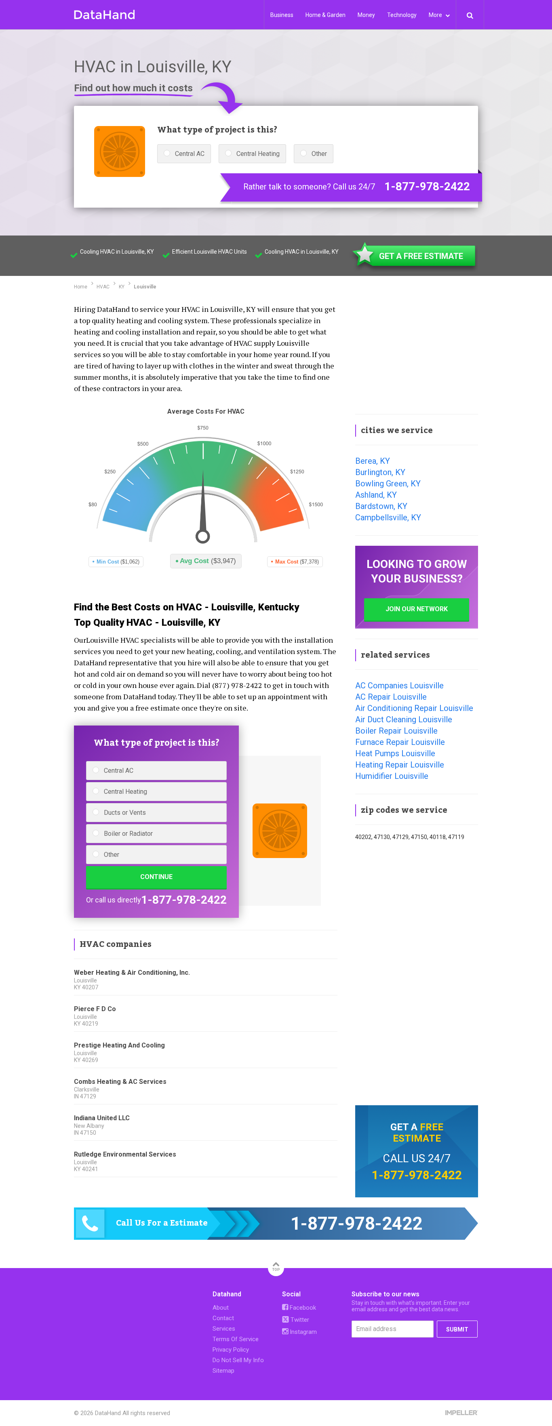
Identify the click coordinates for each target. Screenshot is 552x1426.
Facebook (302, 1307)
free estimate (418, 1132)
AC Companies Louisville (399, 685)
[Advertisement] (416, 353)
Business (281, 15)
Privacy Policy (231, 1349)
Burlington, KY (380, 472)
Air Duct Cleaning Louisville (403, 719)
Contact (223, 1318)
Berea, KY (372, 461)
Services (224, 1328)
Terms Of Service (236, 1339)
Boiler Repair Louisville (396, 731)
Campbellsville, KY (388, 517)
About (221, 1307)
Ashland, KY (376, 495)
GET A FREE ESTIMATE (421, 256)
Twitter (299, 1319)
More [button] (436, 15)
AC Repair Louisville (391, 697)
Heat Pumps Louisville (395, 753)
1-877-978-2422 (427, 186)
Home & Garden (325, 15)
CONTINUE (156, 877)
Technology (402, 15)
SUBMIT (457, 1329)
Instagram (302, 1332)
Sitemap (223, 1370)
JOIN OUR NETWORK (417, 609)
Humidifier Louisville (391, 776)
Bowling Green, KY (388, 483)
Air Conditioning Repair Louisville (414, 708)
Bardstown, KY (381, 506)
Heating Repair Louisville (399, 765)
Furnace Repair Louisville (400, 742)
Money (366, 15)
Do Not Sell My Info (238, 1360)
